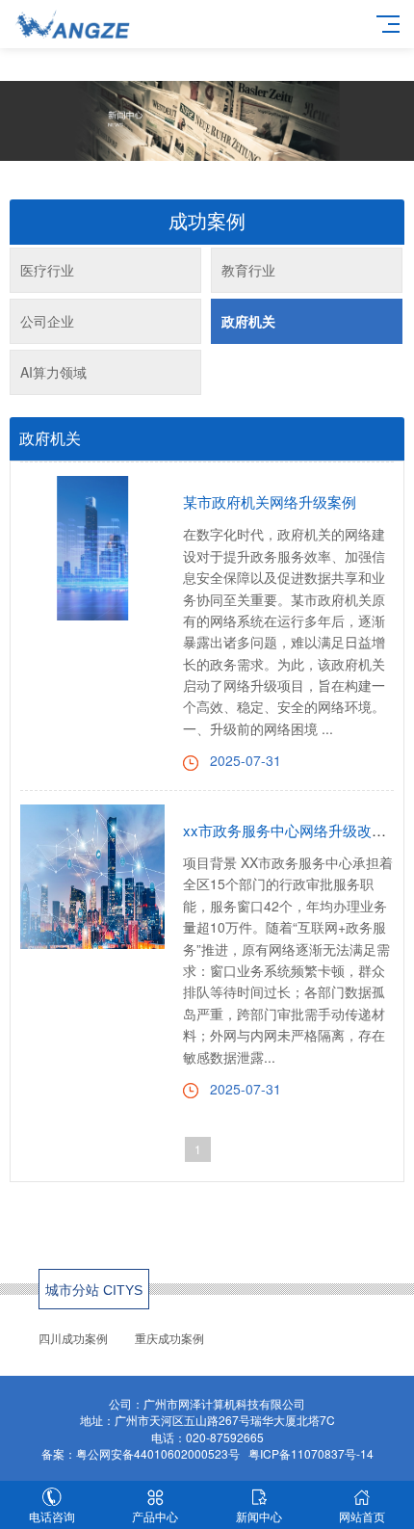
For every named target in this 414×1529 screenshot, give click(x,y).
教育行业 (248, 269)
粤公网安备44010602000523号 (158, 1453)
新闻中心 (259, 1516)
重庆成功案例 (169, 1339)
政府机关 (248, 320)
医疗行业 (47, 269)
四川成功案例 (73, 1339)
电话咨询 (52, 1516)
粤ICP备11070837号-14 (311, 1453)
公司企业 (47, 320)
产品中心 (155, 1516)
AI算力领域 (53, 372)
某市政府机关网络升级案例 (269, 501)
